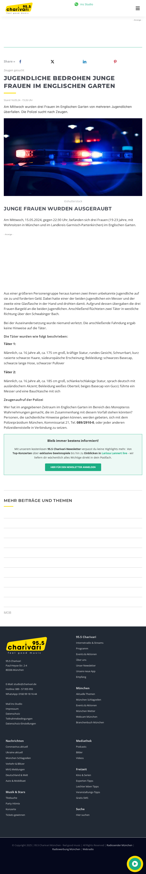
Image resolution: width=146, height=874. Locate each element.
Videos (80, 758)
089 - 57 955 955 (24, 689)
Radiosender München (119, 845)
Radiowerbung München (66, 849)
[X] (51, 61)
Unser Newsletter (86, 665)
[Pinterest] (115, 61)
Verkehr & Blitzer (15, 763)
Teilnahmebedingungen (19, 718)
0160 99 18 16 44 (28, 694)
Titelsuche (11, 798)
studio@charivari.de (25, 684)
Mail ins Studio (14, 703)
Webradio (88, 849)
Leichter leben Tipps (87, 786)
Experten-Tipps (84, 780)
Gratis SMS (82, 798)
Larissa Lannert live (114, 453)
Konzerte (11, 809)
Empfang (81, 677)
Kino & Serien (83, 775)
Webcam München (86, 716)
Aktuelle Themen (85, 694)
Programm (82, 648)
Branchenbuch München (90, 722)
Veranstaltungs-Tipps (88, 792)
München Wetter (85, 711)
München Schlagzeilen (88, 699)
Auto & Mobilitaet (16, 780)
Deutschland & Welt (17, 775)
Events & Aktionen (86, 654)
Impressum (12, 708)
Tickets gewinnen (15, 815)
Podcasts (81, 746)
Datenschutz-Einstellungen (21, 723)
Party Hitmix (13, 803)
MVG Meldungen (15, 769)
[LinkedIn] (83, 61)
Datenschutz (13, 713)
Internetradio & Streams (89, 642)
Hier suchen (83, 815)
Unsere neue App (85, 671)
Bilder (79, 752)
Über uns (81, 660)
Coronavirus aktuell (17, 746)
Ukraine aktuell (14, 752)
